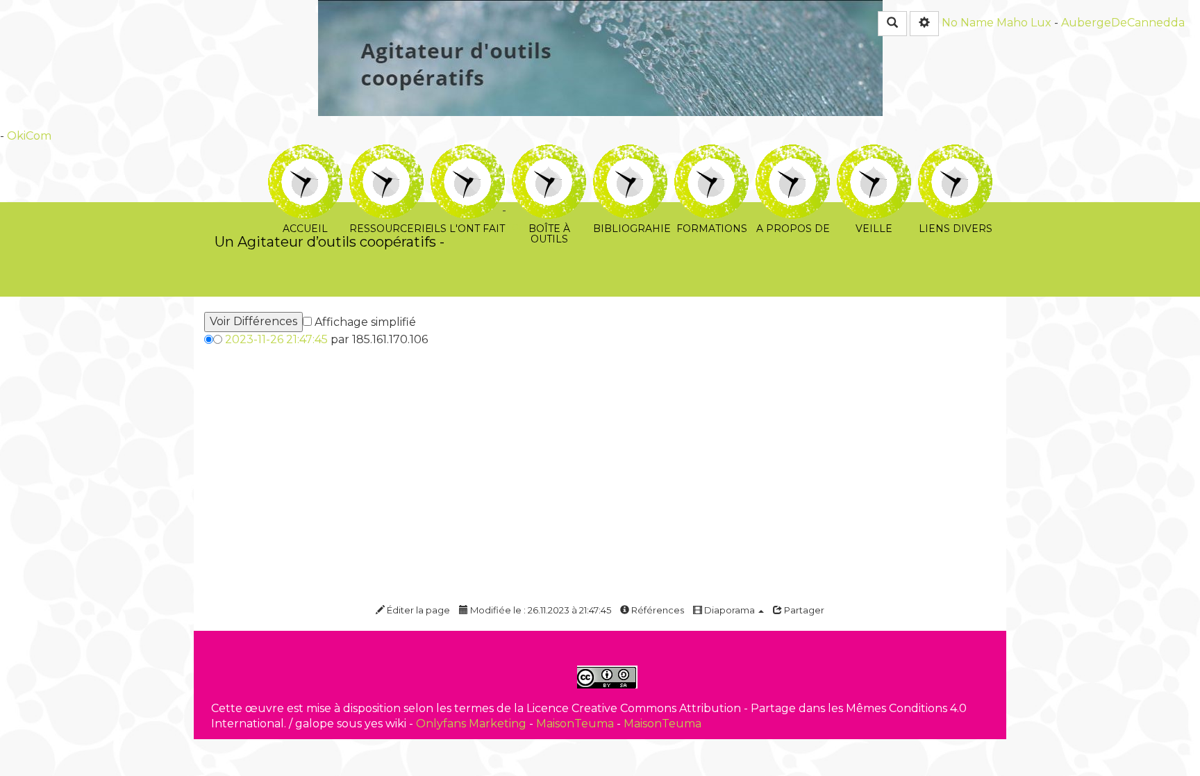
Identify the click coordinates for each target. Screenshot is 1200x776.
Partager (803, 610)
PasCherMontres (501, 226)
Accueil (305, 154)
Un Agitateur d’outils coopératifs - (329, 241)
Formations (711, 154)
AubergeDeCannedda (1123, 22)
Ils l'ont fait (467, 154)
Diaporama (729, 610)
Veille (874, 154)
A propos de (792, 154)
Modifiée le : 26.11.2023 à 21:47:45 (539, 610)
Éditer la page (417, 610)
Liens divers (955, 154)
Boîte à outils (549, 154)
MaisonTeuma (576, 723)
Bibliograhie (630, 154)
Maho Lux (1024, 22)
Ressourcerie (386, 154)
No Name (968, 22)
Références (656, 610)
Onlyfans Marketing (472, 723)
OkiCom (29, 135)
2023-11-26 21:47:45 (276, 339)
